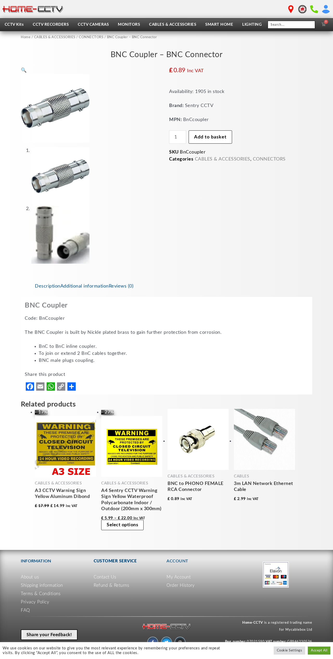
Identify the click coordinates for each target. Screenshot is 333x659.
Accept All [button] (319, 650)
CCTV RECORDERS (51, 24)
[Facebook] (30, 386)
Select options (122, 525)
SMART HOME (219, 24)
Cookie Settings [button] (289, 650)
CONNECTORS (91, 37)
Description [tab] (47, 286)
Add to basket (210, 137)
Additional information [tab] (84, 286)
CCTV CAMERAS (93, 24)
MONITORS (129, 24)
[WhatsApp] (51, 386)
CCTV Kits (14, 24)
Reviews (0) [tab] (121, 286)
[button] (24, 70)
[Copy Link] (61, 386)
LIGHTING (252, 24)
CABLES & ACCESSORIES (172, 24)
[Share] (71, 386)
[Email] (40, 386)
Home (25, 37)
